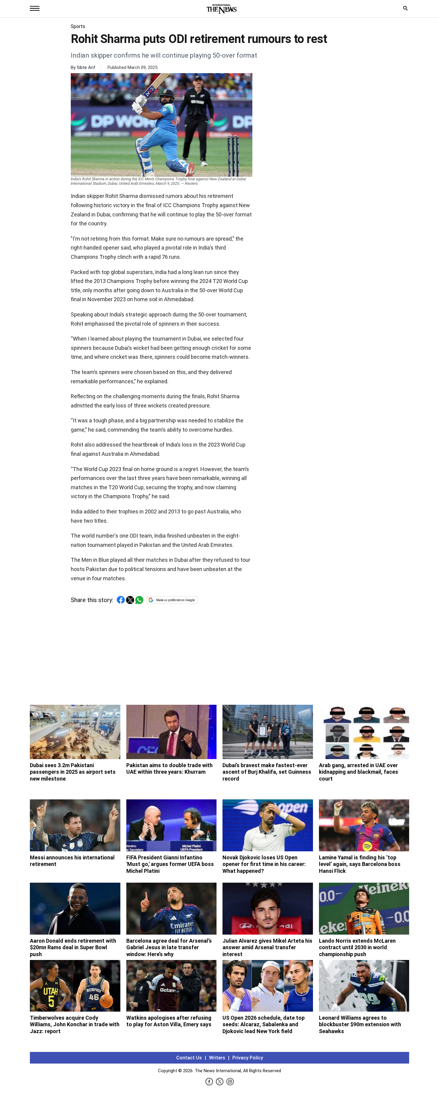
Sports (78, 26)
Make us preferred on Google (175, 600)
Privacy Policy (247, 1058)
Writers (217, 1058)
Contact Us (189, 1058)
